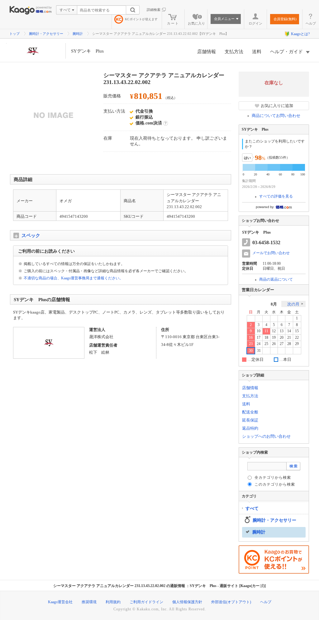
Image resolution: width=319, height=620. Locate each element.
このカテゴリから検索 (275, 484)
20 (281, 338)
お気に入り (196, 20)
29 (297, 344)
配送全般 (250, 412)
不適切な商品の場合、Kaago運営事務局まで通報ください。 (73, 278)
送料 (256, 51)
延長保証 (250, 420)
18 (266, 338)
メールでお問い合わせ (271, 253)
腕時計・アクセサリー (46, 33)
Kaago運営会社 (60, 602)
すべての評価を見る (276, 196)
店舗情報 (206, 51)
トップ (14, 33)
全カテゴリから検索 (273, 477)
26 (274, 344)
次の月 (293, 304)
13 (281, 331)
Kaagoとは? (300, 34)
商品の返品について (276, 279)
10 (258, 331)
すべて (252, 508)
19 (274, 338)
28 (289, 344)
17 (258, 338)
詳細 (165, 123)
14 (289, 331)
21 (289, 338)
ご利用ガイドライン (146, 602)
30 (251, 351)
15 (297, 331)
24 (258, 344)
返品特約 (250, 428)
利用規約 (113, 602)
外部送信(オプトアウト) (231, 602)
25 (266, 344)
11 (266, 331)
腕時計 (78, 33)
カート (173, 23)
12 (274, 331)
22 (297, 338)
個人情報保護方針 (187, 602)
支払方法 (234, 51)
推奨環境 (89, 602)
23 (251, 344)
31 (259, 351)
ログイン (255, 23)
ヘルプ (311, 23)
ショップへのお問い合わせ (266, 436)
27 (281, 344)
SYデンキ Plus (87, 51)
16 (251, 338)
